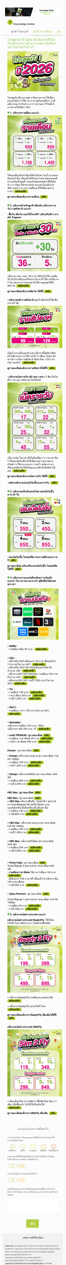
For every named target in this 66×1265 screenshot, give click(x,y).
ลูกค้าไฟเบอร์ (19, 31)
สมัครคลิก (41, 649)
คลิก (43, 196)
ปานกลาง (33, 1151)
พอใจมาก (12, 1151)
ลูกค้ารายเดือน (42, 31)
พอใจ (23, 1151)
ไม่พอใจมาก (53, 1151)
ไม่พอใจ (43, 1151)
